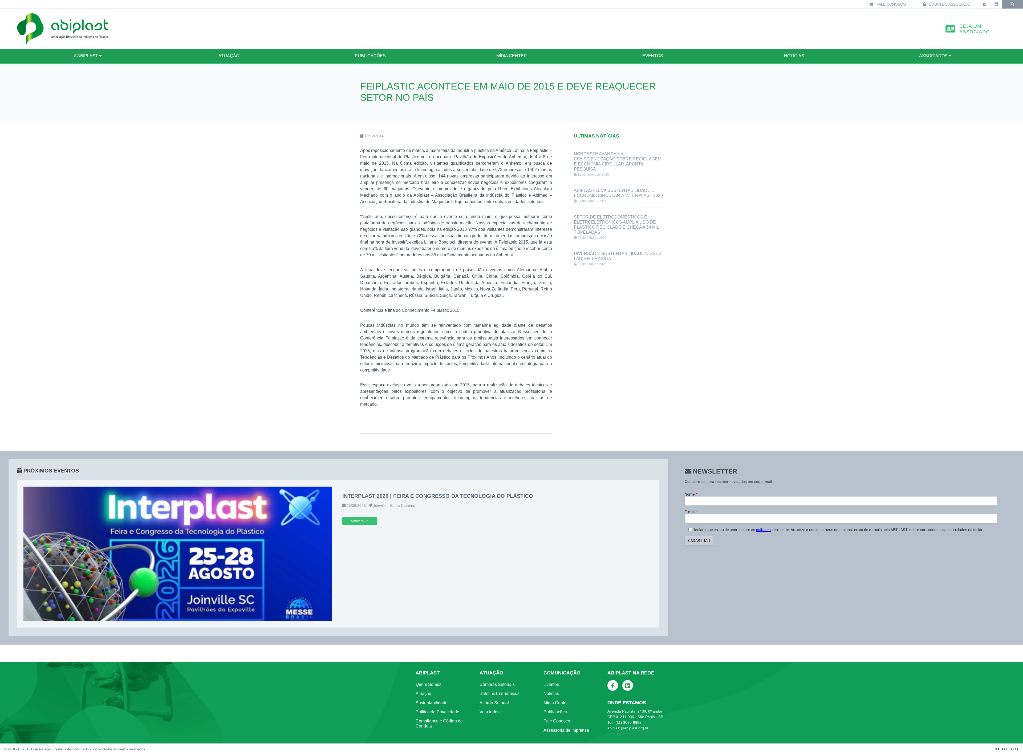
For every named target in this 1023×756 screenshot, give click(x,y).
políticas (763, 530)
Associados (934, 56)
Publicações (370, 56)
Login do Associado (949, 4)
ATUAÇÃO (228, 56)
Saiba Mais (359, 521)
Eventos (652, 56)
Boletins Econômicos (499, 693)
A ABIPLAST (86, 56)
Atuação (423, 693)
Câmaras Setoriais (497, 684)
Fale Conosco (890, 4)
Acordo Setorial (494, 703)
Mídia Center (511, 56)
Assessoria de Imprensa (566, 730)
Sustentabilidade (432, 703)
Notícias (794, 56)
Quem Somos (428, 684)
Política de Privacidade (437, 712)
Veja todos (490, 712)
